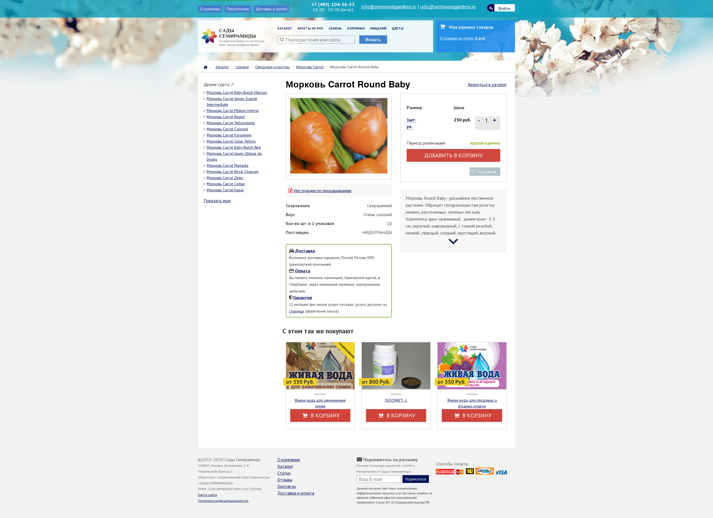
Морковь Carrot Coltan (226, 183)
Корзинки (356, 28)
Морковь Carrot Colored (227, 128)
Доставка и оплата (271, 8)
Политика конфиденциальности (223, 501)
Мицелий (378, 28)
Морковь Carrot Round (226, 116)
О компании (210, 8)
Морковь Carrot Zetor (225, 177)
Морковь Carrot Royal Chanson (232, 171)
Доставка (305, 250)
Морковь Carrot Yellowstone (231, 122)
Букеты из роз (310, 28)
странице (296, 311)
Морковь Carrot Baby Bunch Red (234, 147)
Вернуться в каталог (487, 84)
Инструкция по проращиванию (322, 190)
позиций (463, 38)
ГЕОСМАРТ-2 (396, 400)
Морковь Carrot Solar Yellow (231, 141)
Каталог (284, 28)
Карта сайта (207, 495)
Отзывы (284, 479)
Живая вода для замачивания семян (320, 403)
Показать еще (217, 200)
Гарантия (302, 297)
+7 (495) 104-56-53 (333, 4)
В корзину (324, 415)
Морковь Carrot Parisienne (229, 135)
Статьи (283, 473)
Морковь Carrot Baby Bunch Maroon (237, 92)
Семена (335, 28)
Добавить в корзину (453, 155)
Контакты (286, 486)
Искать (373, 39)
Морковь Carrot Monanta (227, 165)
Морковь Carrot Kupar (225, 189)
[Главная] (207, 66)
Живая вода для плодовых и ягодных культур (472, 403)
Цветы (398, 28)
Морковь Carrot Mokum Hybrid (232, 110)
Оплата (302, 270)
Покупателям (238, 8)
